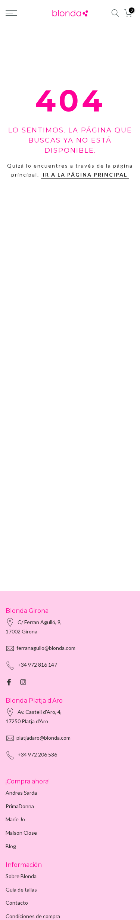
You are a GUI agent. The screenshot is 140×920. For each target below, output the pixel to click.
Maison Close (21, 832)
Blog (11, 846)
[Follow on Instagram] (23, 682)
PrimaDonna (20, 806)
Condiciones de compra (33, 916)
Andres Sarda (21, 792)
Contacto (17, 902)
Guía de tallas (21, 889)
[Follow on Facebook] (9, 682)
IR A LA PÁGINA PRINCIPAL (85, 174)
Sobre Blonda (21, 876)
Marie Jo (15, 819)
